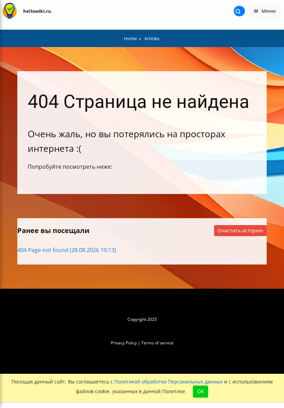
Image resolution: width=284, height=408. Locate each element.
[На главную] (9, 11)
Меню (268, 11)
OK (200, 391)
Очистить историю (240, 230)
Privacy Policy (124, 343)
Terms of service (157, 343)
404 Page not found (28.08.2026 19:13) (66, 250)
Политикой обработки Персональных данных (168, 381)
